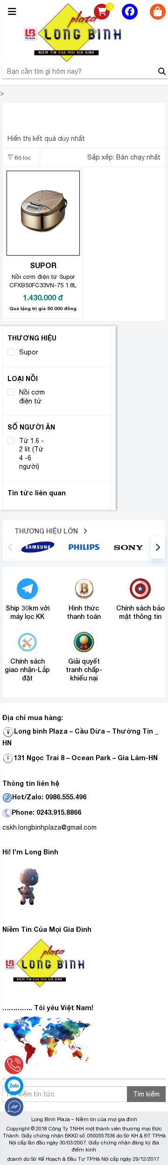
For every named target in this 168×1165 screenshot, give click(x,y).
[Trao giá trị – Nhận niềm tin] (84, 33)
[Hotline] (14, 1064)
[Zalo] (14, 1085)
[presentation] (10, 547)
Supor (28, 352)
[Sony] (130, 546)
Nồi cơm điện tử (32, 396)
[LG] (84, 546)
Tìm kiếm (146, 1094)
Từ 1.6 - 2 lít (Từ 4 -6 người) (31, 453)
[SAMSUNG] (38, 546)
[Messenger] (14, 1106)
